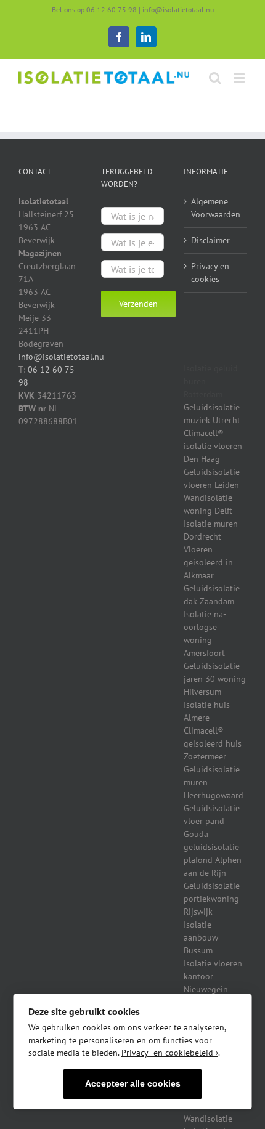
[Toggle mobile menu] (240, 77)
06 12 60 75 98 (111, 9)
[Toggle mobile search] (215, 77)
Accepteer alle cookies (133, 1083)
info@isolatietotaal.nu (178, 9)
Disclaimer (210, 240)
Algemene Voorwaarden (215, 208)
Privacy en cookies (210, 273)
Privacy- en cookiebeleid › (169, 1052)
